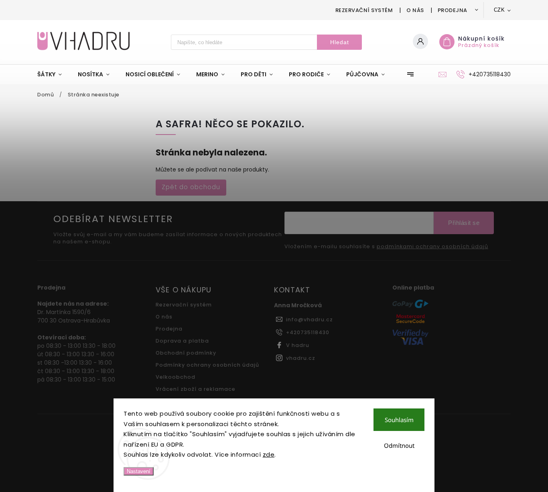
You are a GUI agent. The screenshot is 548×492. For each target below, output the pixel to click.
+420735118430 (307, 332)
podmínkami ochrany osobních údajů (432, 246)
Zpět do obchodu (191, 187)
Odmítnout (399, 445)
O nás (415, 10)
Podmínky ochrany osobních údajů (207, 364)
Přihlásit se (463, 222)
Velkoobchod (175, 377)
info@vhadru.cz (309, 319)
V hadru (297, 345)
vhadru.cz (300, 358)
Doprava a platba (182, 340)
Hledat (339, 42)
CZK (499, 10)
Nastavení (138, 471)
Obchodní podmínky (186, 352)
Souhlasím (399, 420)
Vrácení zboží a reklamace (195, 389)
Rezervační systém (364, 10)
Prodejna (452, 10)
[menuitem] (53, 74)
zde (269, 454)
